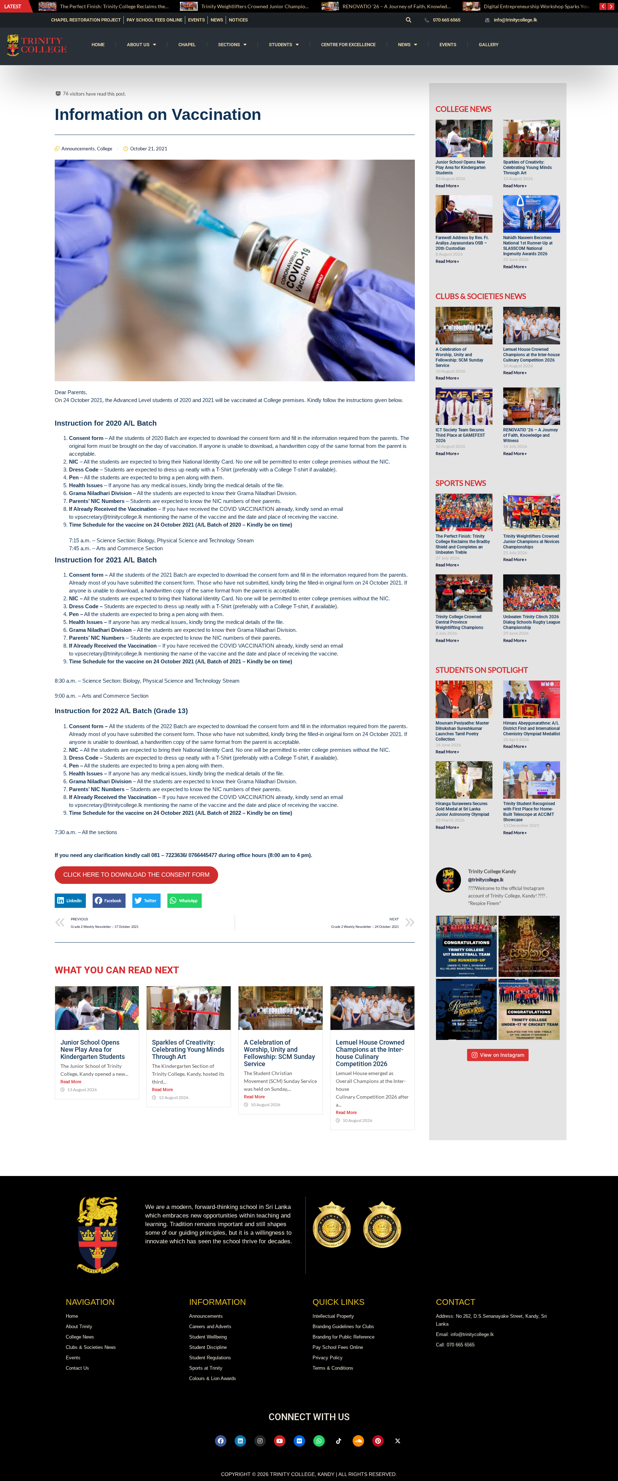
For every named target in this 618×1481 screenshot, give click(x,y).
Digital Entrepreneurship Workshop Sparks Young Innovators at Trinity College (430, 6)
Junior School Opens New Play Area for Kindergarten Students (93, 1049)
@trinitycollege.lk (486, 879)
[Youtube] (279, 1441)
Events (448, 44)
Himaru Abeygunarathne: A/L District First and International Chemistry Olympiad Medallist (531, 728)
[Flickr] (299, 1441)
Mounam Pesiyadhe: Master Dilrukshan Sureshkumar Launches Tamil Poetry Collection (462, 731)
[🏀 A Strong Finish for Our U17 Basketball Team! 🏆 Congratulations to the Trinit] (466, 946)
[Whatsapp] (319, 1441)
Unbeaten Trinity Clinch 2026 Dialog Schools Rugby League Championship (531, 622)
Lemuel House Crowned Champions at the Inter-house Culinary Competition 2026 (370, 1053)
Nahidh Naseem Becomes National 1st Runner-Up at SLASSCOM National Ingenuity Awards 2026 (528, 245)
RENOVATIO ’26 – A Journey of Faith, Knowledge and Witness (270, 6)
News (404, 44)
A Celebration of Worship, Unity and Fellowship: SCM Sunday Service (279, 1053)
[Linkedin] (240, 1441)
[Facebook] (220, 1441)
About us (138, 44)
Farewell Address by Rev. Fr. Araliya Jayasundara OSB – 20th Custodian (462, 243)
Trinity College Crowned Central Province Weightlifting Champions (459, 622)
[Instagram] (260, 1441)
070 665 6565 (446, 20)
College (104, 148)
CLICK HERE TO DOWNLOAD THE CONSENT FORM (136, 874)
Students (280, 44)
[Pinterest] (378, 1441)
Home (98, 44)
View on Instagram (502, 1055)
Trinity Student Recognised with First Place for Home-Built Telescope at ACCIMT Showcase (529, 811)
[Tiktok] (338, 1441)
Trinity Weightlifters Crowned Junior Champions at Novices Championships (144, 6)
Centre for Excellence (348, 44)
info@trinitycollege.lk (515, 20)
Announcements (78, 148)
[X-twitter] (397, 1441)
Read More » (447, 185)
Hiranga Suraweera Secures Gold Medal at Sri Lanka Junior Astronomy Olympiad (463, 809)
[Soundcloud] (358, 1441)
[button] (408, 20)
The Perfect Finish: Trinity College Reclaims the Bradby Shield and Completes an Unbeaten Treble (463, 544)
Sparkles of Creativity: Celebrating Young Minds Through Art (188, 1049)
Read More (70, 1081)
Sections (229, 44)
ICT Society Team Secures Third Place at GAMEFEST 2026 (460, 435)
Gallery (489, 44)
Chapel (187, 44)
